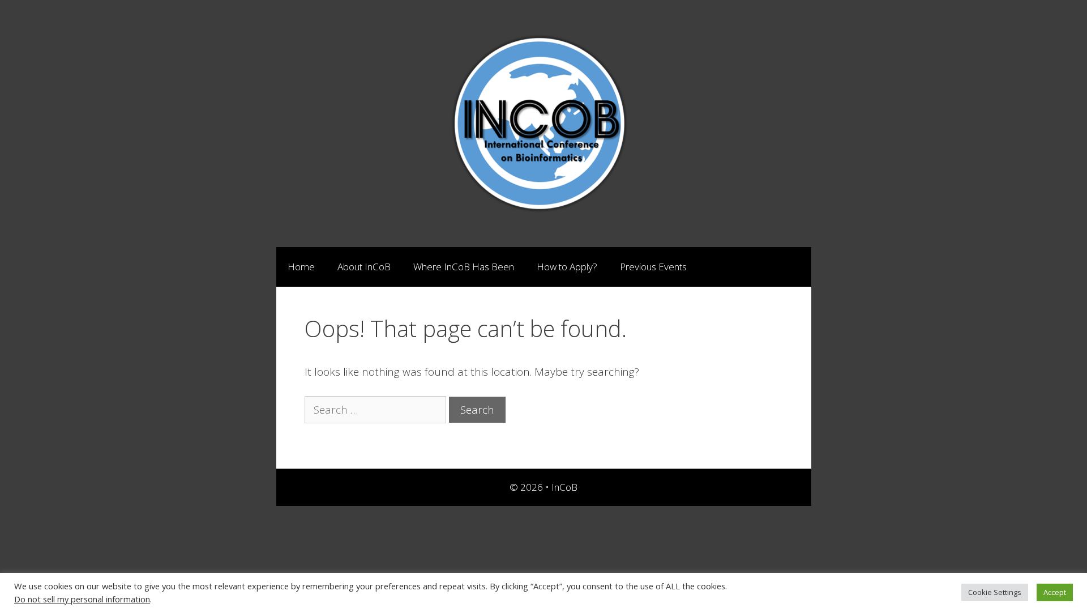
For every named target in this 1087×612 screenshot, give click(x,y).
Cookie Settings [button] (994, 592)
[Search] (793, 267)
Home (301, 266)
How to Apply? (567, 266)
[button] (699, 267)
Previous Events (653, 266)
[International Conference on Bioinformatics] (543, 122)
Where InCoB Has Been (463, 266)
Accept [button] (1054, 592)
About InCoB (364, 266)
